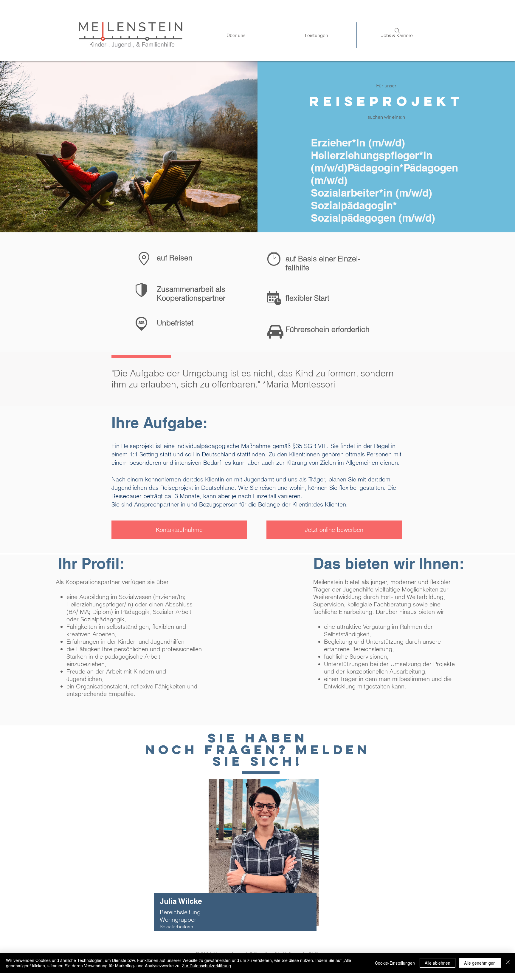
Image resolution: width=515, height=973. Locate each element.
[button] (316, 35)
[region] (266, 862)
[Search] (397, 30)
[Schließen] (507, 962)
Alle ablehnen (437, 963)
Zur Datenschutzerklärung (206, 966)
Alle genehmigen (480, 963)
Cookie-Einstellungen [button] (395, 963)
